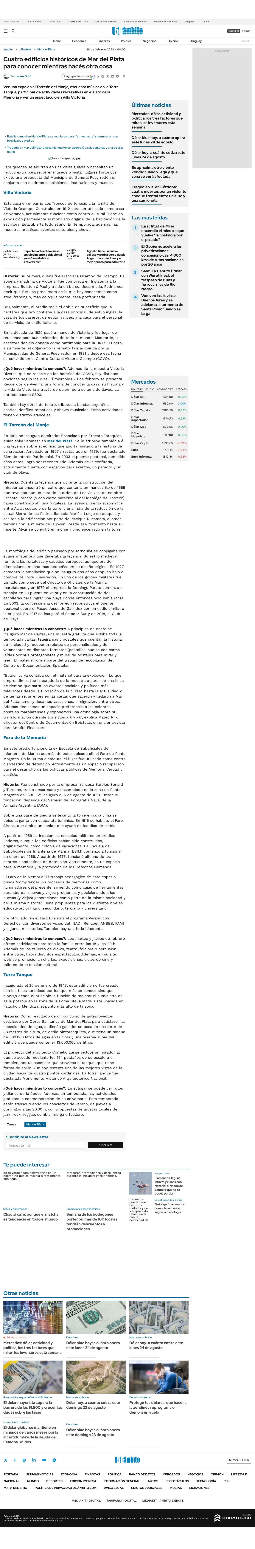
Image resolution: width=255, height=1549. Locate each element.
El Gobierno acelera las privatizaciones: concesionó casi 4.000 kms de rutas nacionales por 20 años (162, 255)
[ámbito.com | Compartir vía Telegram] (117, 76)
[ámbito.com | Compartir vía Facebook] (102, 76)
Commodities (165, 389)
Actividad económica (135, 21)
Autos (153, 1481)
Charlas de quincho (105, 21)
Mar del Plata (46, 49)
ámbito (8, 49)
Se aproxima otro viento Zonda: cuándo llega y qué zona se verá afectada (155, 172)
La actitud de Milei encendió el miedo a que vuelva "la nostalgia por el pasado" (162, 233)
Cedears (181, 389)
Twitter (5, 1460)
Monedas (137, 389)
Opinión (172, 41)
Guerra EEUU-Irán (78, 21)
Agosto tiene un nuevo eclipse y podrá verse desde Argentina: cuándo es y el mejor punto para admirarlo (106, 256)
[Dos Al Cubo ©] (232, 1518)
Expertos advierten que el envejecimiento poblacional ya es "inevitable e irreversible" (43, 256)
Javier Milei (54, 21)
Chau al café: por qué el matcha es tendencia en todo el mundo (30, 1217)
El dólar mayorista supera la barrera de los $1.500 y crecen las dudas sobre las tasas (32, 1407)
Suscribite (105, 1145)
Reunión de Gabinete (165, 21)
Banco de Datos (142, 1474)
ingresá (246, 31)
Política (126, 41)
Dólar (57, 41)
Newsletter (246, 41)
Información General (122, 1481)
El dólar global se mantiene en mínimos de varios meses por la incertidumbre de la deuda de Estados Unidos (30, 1434)
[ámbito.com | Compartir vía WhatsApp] (98, 76)
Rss (226, 1481)
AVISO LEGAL (114, 1488)
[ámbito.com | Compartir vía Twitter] (107, 76)
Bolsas (149, 389)
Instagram (24, 1460)
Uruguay (196, 41)
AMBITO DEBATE (163, 1500)
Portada (11, 1474)
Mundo (33, 1481)
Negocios (149, 41)
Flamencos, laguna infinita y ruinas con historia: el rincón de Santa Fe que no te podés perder (169, 1185)
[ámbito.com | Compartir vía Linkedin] (112, 76)
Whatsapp (54, 1460)
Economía (79, 41)
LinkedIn (34, 1460)
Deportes (54, 1481)
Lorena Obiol (23, 76)
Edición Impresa (83, 1481)
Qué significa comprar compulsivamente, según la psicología (170, 1208)
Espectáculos (177, 1481)
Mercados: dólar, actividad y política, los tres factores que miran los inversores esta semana (157, 120)
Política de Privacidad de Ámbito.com (66, 1488)
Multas (176, 1488)
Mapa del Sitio (15, 1488)
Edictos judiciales (146, 1488)
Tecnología (206, 1481)
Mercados (171, 1474)
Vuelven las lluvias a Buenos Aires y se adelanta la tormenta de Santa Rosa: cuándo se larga (162, 304)
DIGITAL (86, 1500)
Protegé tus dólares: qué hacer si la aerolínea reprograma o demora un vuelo (158, 1407)
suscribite (233, 31)
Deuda (205, 21)
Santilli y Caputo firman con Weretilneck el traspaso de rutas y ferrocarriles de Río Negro (162, 280)
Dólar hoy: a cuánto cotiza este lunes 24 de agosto (158, 154)
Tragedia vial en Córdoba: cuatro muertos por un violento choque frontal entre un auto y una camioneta (159, 194)
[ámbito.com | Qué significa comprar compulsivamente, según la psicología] (140, 1209)
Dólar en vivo (34, 21)
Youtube (44, 1460)
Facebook (15, 1460)
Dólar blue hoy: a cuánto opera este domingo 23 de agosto (93, 1432)
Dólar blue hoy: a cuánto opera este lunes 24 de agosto (158, 140)
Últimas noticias (39, 1474)
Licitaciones (199, 1488)
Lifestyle (25, 49)
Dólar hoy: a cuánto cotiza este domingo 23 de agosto (93, 1405)
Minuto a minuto (16, 1337)
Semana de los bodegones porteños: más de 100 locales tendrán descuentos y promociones (91, 1221)
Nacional (12, 1481)
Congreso (189, 21)
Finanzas (103, 41)
